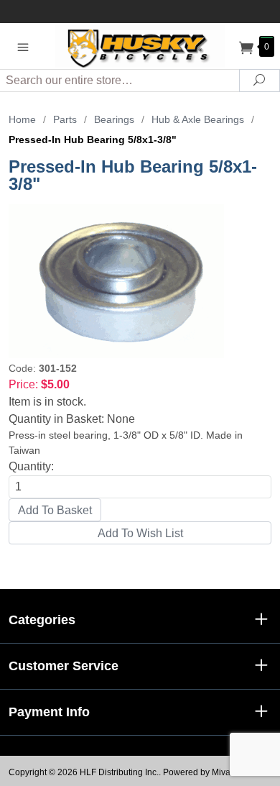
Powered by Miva (196, 772)
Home (22, 119)
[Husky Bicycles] (140, 46)
